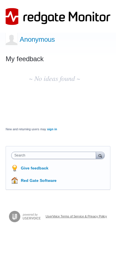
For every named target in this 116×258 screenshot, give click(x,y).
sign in (52, 129)
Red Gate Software (39, 180)
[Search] (100, 155)
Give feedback (34, 168)
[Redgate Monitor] (58, 16)
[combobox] (55, 155)
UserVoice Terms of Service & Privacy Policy (76, 216)
